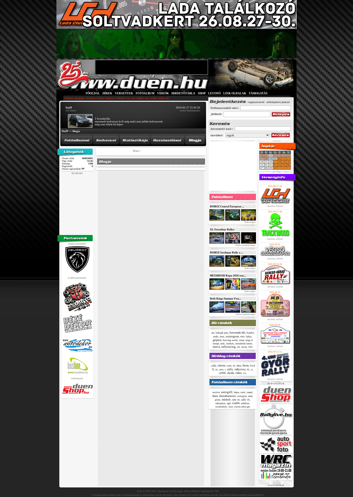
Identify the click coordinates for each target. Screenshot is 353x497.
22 (284, 158)
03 (275, 164)
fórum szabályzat (192, 491)
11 (266, 155)
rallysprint (220, 403)
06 (288, 164)
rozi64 (235, 403)
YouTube (90, 98)
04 (279, 164)
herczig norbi (230, 340)
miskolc (230, 343)
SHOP (202, 93)
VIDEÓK (163, 93)
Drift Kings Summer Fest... (225, 298)
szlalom (245, 403)
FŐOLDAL (93, 93)
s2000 (222, 372)
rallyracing (228, 346)
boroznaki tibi (237, 332)
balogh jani (222, 332)
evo (242, 336)
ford (252, 365)
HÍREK (107, 93)
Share (136, 150)
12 (284, 168)
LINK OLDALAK (234, 93)
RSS (217, 491)
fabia (248, 336)
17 (261, 158)
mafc (222, 343)
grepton (217, 340)
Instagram (79, 98)
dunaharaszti (227, 396)
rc (248, 369)
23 (288, 158)
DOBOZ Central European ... (227, 206)
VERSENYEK (124, 93)
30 (288, 161)
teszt (231, 407)
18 (266, 158)
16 (288, 155)
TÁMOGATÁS (258, 93)
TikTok (100, 98)
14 (279, 155)
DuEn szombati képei (245, 245)
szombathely (221, 407)
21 (279, 158)
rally (213, 365)
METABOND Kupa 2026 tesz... (228, 275)
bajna (236, 392)
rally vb (245, 399)
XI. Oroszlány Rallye (222, 229)
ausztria (216, 392)
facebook (69, 98)
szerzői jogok (176, 491)
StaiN (65, 131)
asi (212, 332)
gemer (217, 400)
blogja (76, 131)
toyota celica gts (242, 406)
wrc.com (131, 98)
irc (216, 369)
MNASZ (120, 98)
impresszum (162, 491)
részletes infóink (275, 206)
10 (261, 155)
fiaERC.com (143, 98)
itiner (241, 340)
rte (238, 346)
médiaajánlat (207, 491)
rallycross (240, 369)
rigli (229, 403)
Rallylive (110, 98)
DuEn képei (250, 222)
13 (275, 155)
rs (252, 369)
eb (234, 366)
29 (284, 161)
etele (250, 396)
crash (229, 366)
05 (284, 164)
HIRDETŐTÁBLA (183, 93)
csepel (249, 392)
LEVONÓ (214, 93)
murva (216, 346)
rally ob (236, 399)
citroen (221, 365)
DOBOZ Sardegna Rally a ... (226, 252)
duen (222, 336)
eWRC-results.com (160, 98)
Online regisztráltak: (71, 169)
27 (275, 161)
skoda (244, 347)
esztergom (232, 336)
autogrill (226, 392)
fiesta (246, 365)
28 (279, 161)
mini (221, 369)
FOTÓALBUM (145, 93)
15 (284, 155)
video (238, 373)
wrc (250, 346)
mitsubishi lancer (243, 343)
